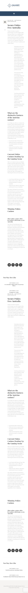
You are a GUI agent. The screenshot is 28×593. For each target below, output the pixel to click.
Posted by (11, 20)
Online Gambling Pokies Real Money (16, 176)
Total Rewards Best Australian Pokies (14, 570)
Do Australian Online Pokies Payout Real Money (14, 285)
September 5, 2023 (14, 283)
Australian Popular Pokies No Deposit (16, 543)
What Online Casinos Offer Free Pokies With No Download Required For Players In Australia (16, 495)
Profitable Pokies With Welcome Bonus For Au (14, 576)
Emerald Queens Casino (13, 459)
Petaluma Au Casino (14, 292)
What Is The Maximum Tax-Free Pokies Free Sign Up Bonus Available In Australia (16, 256)
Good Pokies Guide (12, 175)
